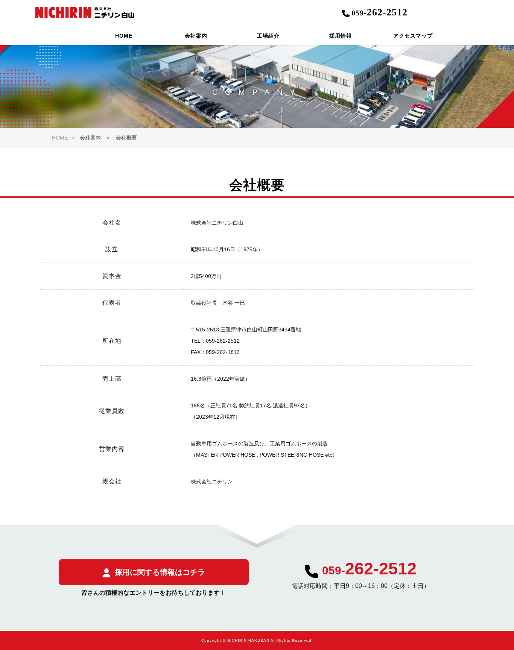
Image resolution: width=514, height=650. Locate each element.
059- (369, 570)
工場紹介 (268, 36)
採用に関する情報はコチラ (160, 572)
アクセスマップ (413, 36)
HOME (123, 36)
